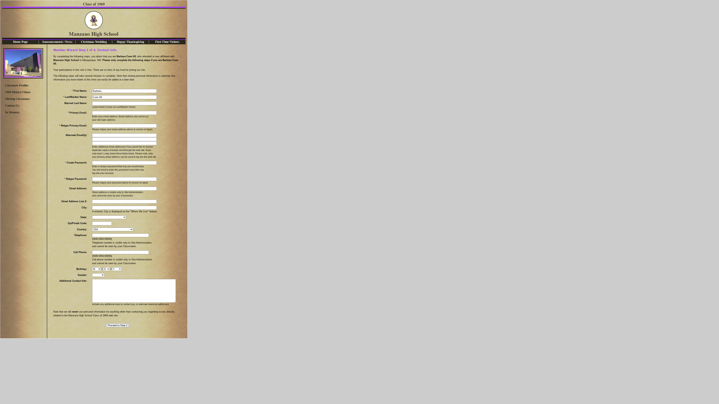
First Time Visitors (167, 41)
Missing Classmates (17, 98)
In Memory (12, 112)
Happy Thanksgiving (130, 41)
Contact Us (12, 105)
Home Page (20, 41)
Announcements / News (57, 41)
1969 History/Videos (18, 92)
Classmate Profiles (16, 85)
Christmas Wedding (94, 41)
